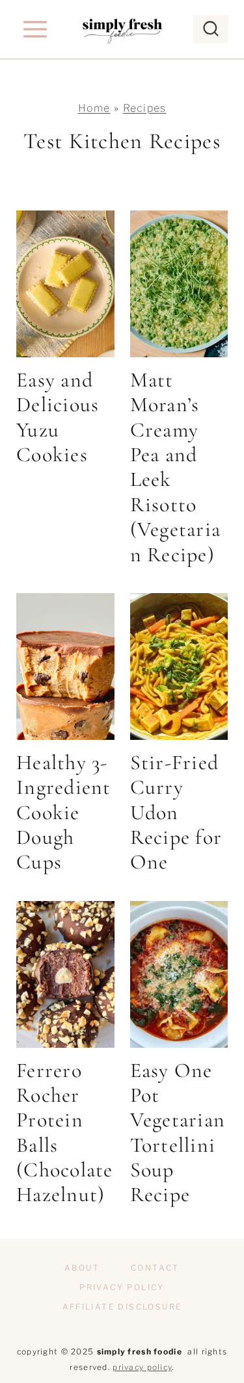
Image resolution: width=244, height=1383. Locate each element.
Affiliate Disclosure (122, 1307)
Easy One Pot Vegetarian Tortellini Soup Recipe (178, 1133)
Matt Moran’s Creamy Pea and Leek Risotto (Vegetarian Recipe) (175, 467)
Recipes (145, 108)
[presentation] (65, 283)
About (82, 1268)
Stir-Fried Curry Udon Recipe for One (176, 812)
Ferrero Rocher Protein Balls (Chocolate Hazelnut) (64, 1133)
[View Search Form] (210, 29)
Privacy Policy (122, 1287)
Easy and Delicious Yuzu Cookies (58, 417)
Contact (155, 1268)
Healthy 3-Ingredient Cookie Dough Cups (63, 812)
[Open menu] (35, 29)
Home (94, 108)
